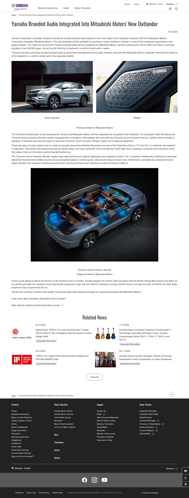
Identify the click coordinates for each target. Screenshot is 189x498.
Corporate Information (148, 411)
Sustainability (145, 433)
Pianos (14, 411)
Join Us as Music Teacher (64, 427)
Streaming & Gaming (19, 450)
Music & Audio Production (21, 417)
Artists (57, 450)
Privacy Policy (44, 492)
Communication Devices (21, 453)
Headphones (16, 440)
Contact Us (101, 411)
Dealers (127, 4)
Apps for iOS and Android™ (22, 456)
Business (170, 4)
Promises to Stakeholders (150, 424)
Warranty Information (105, 424)
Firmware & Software (105, 437)
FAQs (99, 414)
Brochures (101, 430)
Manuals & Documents (106, 433)
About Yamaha (145, 404)
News (13, 15)
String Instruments (18, 430)
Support (137, 4)
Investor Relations (147, 430)
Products (15, 404)
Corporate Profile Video (149, 414)
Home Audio (16, 446)
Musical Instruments (48, 8)
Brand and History (147, 427)
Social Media (102, 427)
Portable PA (16, 443)
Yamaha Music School (63, 411)
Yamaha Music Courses (63, 414)
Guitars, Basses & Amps (21, 420)
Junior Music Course (62, 417)
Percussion (15, 433)
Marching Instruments (20, 437)
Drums (14, 424)
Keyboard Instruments (20, 414)
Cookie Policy (57, 492)
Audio (66, 8)
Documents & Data (104, 440)
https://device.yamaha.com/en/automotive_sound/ (35, 305)
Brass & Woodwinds (19, 427)
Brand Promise (146, 417)
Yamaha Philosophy (148, 420)
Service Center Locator (106, 420)
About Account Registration (108, 417)
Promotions (59, 442)
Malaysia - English (156, 4)
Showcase (58, 420)
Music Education (83, 8)
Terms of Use (31, 492)
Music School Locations (63, 424)
